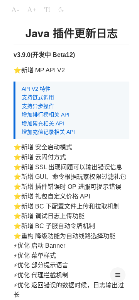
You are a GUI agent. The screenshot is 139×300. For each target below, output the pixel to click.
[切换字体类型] (47, 9)
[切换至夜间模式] (61, 9)
